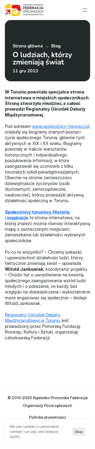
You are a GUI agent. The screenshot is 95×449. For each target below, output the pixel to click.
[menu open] (84, 10)
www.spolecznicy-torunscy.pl (61, 126)
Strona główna (28, 46)
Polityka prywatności (47, 417)
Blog (56, 46)
